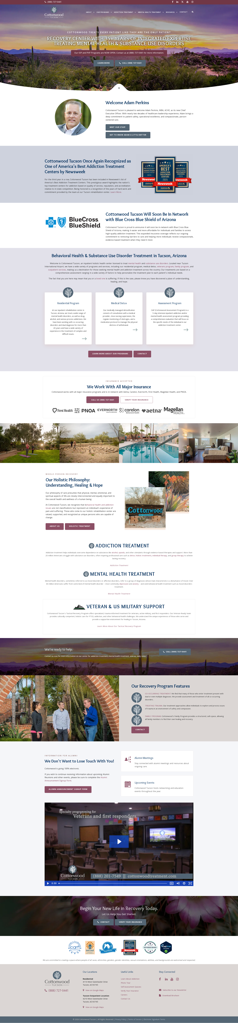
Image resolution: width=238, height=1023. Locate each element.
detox (132, 555)
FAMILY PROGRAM (153, 716)
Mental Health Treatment (149, 12)
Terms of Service (135, 1019)
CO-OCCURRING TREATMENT (158, 694)
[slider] (113, 883)
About (89, 12)
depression (124, 584)
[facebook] (172, 2)
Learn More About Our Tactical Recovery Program (119, 626)
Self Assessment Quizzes (131, 987)
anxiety (136, 584)
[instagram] (192, 2)
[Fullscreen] (190, 883)
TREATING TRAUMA (153, 706)
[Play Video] (48, 883)
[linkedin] (177, 2)
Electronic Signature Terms (154, 1019)
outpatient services (57, 270)
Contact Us (125, 999)
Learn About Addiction (130, 979)
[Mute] (178, 883)
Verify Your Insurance (130, 991)
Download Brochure (170, 995)
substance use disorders (157, 263)
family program (182, 266)
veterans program (165, 266)
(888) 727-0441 (54, 2)
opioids (122, 552)
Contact (184, 12)
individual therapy (159, 555)
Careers (124, 995)
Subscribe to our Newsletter (174, 990)
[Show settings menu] (184, 883)
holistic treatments (143, 555)
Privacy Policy (120, 1019)
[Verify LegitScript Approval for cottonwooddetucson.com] (166, 947)
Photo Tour (125, 983)
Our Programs (103, 12)
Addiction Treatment (123, 12)
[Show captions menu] (172, 883)
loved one (100, 279)
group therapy (178, 555)
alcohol (115, 552)
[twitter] (182, 2)
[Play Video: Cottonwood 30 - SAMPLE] (119, 841)
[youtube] (187, 2)
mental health (134, 263)
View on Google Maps (95, 990)
